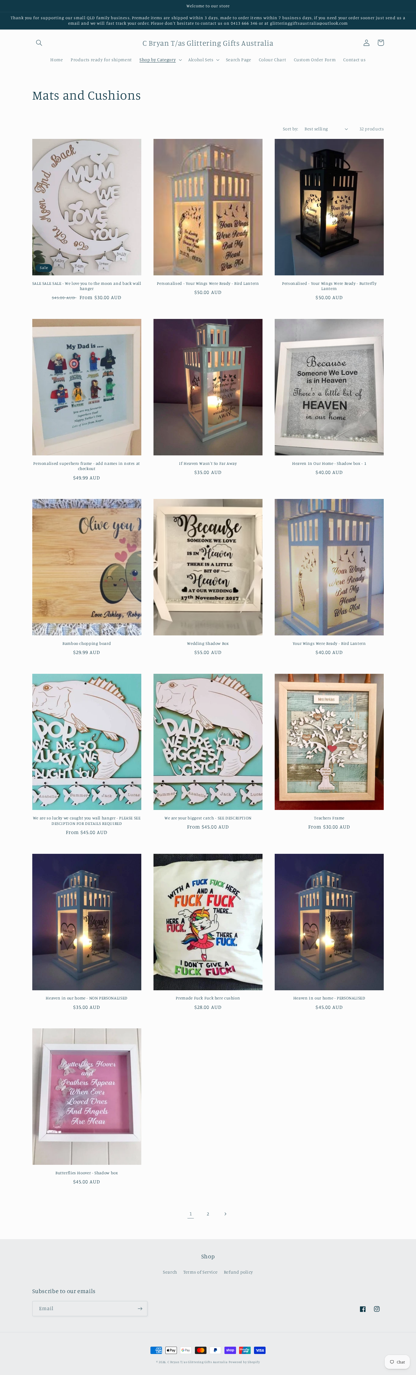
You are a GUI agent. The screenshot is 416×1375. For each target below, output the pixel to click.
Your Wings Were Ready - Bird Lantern (329, 643)
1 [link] (190, 1214)
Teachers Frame (329, 817)
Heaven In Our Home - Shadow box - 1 (329, 463)
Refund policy (238, 1271)
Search (170, 1271)
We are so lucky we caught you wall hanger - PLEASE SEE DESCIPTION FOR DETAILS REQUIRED (87, 820)
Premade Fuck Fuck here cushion (208, 997)
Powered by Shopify (244, 1362)
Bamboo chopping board (86, 643)
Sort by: (290, 128)
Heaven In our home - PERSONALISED (329, 997)
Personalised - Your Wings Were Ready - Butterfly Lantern (329, 286)
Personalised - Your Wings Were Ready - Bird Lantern (208, 283)
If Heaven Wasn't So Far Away (208, 463)
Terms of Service (200, 1271)
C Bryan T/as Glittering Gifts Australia (197, 1362)
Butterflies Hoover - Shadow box (86, 1172)
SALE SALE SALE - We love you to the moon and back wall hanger (86, 286)
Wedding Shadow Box (208, 643)
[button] (39, 43)
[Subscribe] (140, 1308)
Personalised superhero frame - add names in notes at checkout (86, 466)
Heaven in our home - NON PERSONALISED (86, 997)
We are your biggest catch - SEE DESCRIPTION (208, 817)
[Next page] (225, 1214)
